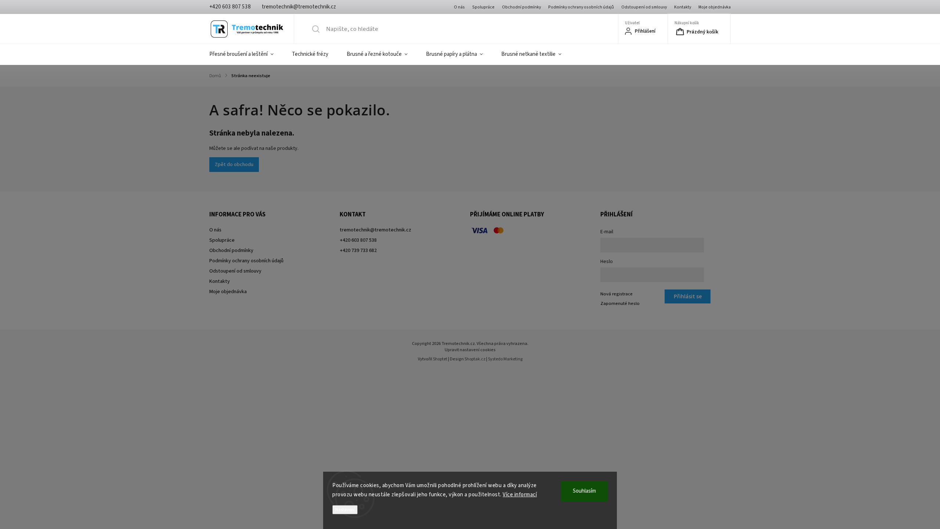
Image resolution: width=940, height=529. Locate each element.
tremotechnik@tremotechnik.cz (375, 230)
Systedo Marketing (505, 359)
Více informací (520, 495)
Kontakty (682, 7)
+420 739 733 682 (358, 250)
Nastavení (345, 509)
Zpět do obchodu (234, 164)
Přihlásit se (688, 296)
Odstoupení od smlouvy (644, 7)
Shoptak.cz (474, 359)
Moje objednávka (714, 7)
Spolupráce (483, 7)
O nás (459, 7)
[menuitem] (246, 54)
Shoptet (440, 359)
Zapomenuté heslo (620, 303)
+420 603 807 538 (358, 240)
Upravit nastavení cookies (470, 350)
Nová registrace (616, 294)
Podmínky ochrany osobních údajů (581, 7)
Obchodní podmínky (521, 7)
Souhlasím (584, 491)
